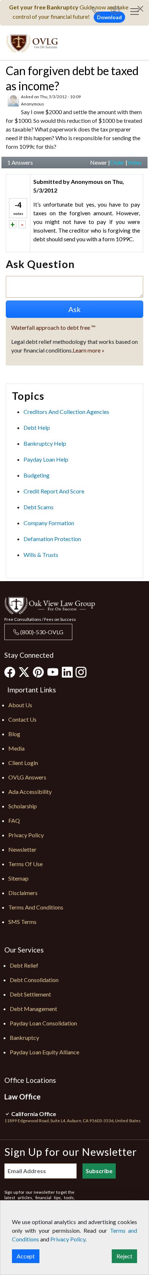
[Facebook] (9, 671)
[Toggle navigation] (134, 11)
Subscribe (99, 1170)
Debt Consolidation (34, 979)
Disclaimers (23, 892)
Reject (124, 1256)
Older (117, 162)
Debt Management (33, 1008)
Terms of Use (25, 863)
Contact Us (22, 719)
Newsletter (22, 849)
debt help (37, 427)
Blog (14, 733)
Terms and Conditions (35, 907)
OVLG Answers (27, 777)
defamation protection (52, 538)
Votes (134, 162)
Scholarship (22, 806)
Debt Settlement (30, 994)
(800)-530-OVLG (41, 631)
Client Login (23, 762)
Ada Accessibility (30, 791)
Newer (98, 162)
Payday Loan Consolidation (43, 1023)
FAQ (14, 820)
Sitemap (18, 878)
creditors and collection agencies (66, 411)
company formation (49, 522)
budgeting (37, 475)
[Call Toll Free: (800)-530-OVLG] (99, 12)
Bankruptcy (24, 1037)
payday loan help (46, 459)
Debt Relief (24, 965)
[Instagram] (81, 671)
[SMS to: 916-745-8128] (115, 12)
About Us (20, 704)
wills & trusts (41, 554)
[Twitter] (24, 672)
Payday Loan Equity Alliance (44, 1052)
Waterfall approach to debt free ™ (53, 327)
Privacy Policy (26, 834)
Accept (26, 1256)
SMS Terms (22, 921)
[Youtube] (52, 671)
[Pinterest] (38, 671)
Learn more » (89, 350)
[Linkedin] (67, 671)
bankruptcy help (45, 443)
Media (16, 748)
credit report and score (54, 491)
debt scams (39, 506)
